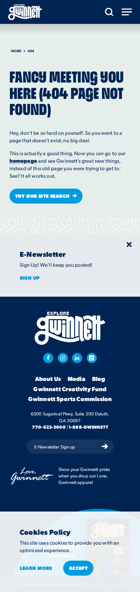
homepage (23, 160)
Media (76, 378)
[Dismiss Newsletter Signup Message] (129, 244)
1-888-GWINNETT (88, 427)
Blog (98, 378)
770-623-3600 (49, 427)
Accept (78, 568)
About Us (48, 378)
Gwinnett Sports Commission (70, 399)
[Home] (25, 12)
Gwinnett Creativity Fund (69, 389)
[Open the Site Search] (109, 12)
